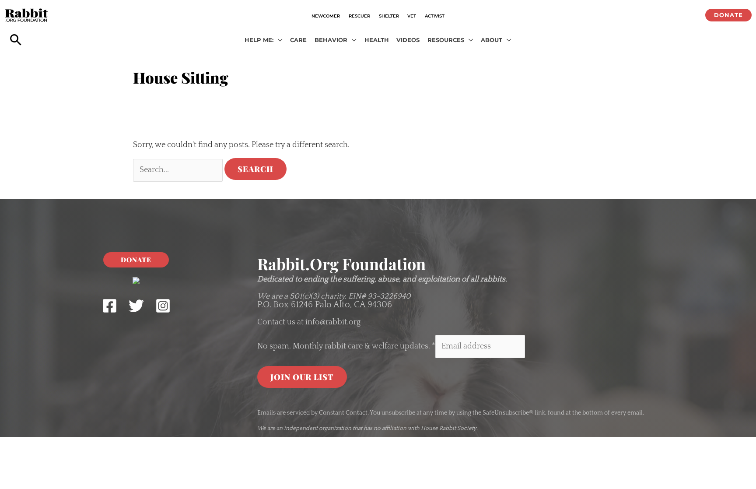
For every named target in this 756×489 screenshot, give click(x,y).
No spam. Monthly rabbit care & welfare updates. (346, 346)
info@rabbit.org (332, 322)
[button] (728, 15)
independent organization (317, 428)
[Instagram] (163, 305)
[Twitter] (136, 305)
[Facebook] (109, 305)
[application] (278, 40)
